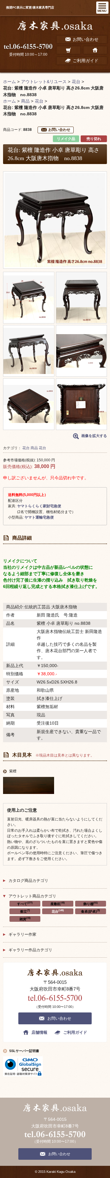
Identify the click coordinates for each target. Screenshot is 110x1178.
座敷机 (57, 903)
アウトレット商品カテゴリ (32, 896)
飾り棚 (90, 903)
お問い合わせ (59, 129)
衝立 (25, 911)
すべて (25, 903)
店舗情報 (39, 1032)
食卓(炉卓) (90, 911)
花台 (26, 448)
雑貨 (25, 919)
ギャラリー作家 (22, 934)
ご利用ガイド (75, 1032)
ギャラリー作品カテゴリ (30, 950)
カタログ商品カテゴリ (28, 880)
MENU (101, 10)
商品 (34, 448)
